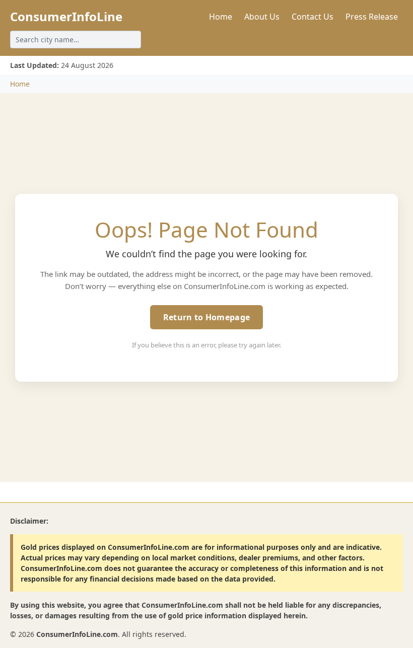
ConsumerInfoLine (66, 16)
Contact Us (312, 16)
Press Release (372, 16)
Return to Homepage (206, 317)
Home (220, 16)
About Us (262, 16)
